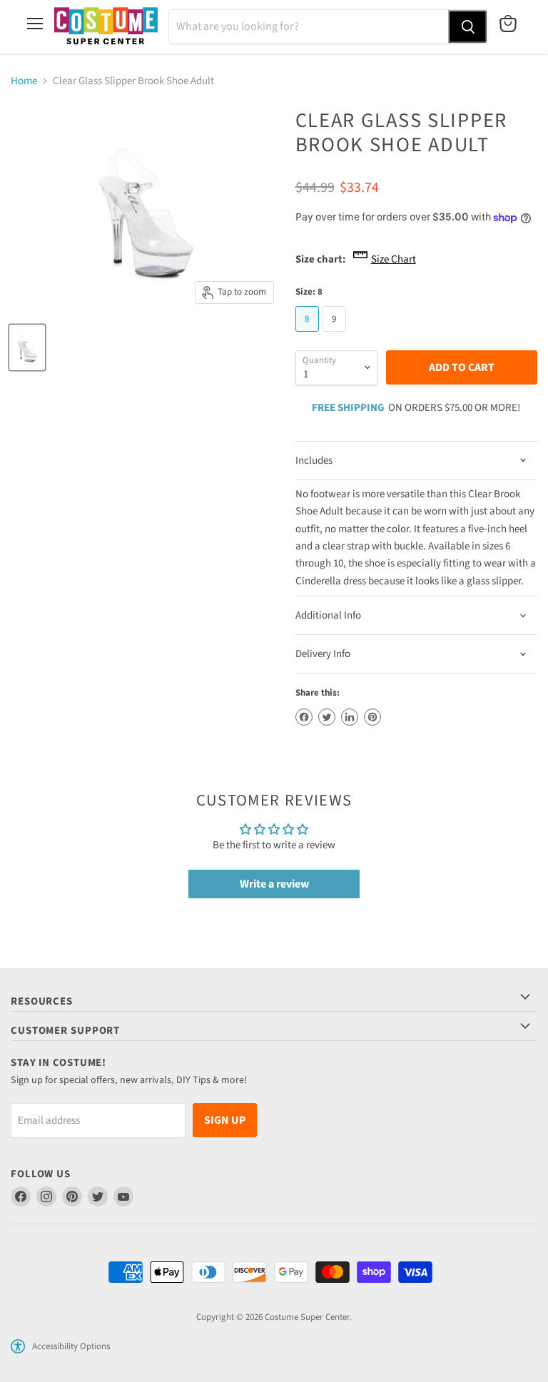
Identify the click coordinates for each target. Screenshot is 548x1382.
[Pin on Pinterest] (372, 717)
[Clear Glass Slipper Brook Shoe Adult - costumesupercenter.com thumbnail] (27, 347)
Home (24, 80)
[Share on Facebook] (304, 717)
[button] (18, 1346)
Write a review (274, 884)
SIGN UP (224, 1120)
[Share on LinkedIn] (349, 717)
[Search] (467, 26)
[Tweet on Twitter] (326, 717)
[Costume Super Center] (106, 26)
